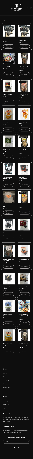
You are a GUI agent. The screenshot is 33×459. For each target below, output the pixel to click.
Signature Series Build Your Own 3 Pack (23, 316)
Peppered (21, 232)
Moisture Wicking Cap (7, 205)
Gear (4, 384)
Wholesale (6, 391)
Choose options (8, 46)
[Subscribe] (28, 442)
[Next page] (21, 359)
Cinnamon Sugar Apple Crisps (23, 95)
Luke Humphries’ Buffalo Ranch (7, 178)
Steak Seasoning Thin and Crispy (23, 344)
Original (5, 232)
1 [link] (12, 359)
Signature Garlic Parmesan (23, 287)
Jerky (4, 376)
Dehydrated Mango (8, 122)
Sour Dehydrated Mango (7, 344)
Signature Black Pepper (7, 287)
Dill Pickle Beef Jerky (7, 150)
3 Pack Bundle (7, 39)
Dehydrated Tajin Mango (23, 123)
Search (5, 373)
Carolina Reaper (7, 94)
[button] (2, 8)
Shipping (5, 401)
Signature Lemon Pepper (7, 315)
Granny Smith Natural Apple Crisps (24, 150)
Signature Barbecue (24, 259)
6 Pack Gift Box (7, 66)
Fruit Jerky (6, 380)
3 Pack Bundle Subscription (23, 39)
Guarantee (6, 404)
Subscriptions (7, 387)
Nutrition (5, 408)
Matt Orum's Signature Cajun (23, 178)
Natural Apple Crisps (24, 205)
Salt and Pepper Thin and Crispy (8, 260)
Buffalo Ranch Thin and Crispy (24, 67)
